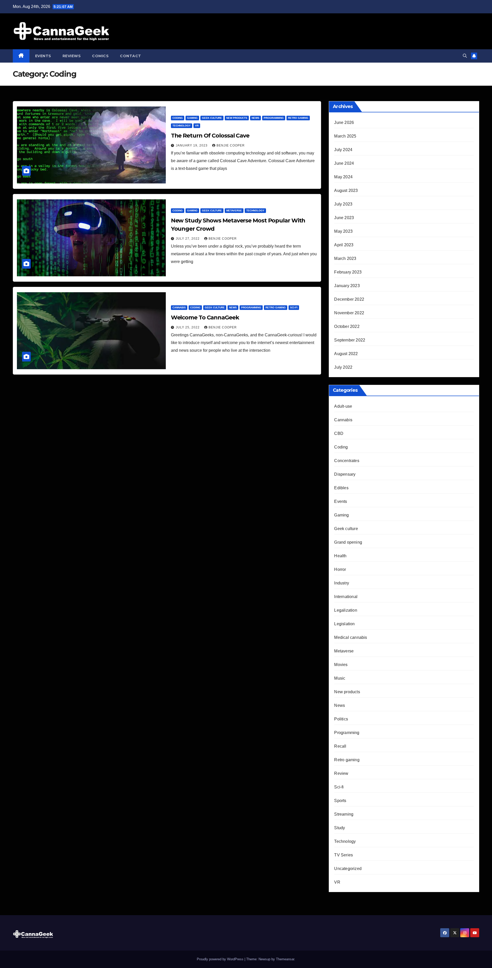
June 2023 (344, 218)
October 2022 (346, 326)
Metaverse (234, 210)
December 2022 (349, 299)
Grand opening (348, 542)
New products (236, 117)
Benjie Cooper (231, 145)
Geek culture (212, 117)
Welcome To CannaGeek (205, 317)
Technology (181, 125)
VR (197, 125)
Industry (341, 583)
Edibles (341, 488)
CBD (338, 433)
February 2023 (348, 272)
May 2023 (343, 231)
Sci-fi (294, 307)
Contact (130, 56)
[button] (465, 56)
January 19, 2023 (192, 145)
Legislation (344, 624)
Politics (341, 719)
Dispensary (344, 474)
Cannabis (179, 307)
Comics (100, 56)
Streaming (343, 814)
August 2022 (346, 353)
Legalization (345, 610)
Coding (177, 117)
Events (43, 56)
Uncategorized (348, 868)
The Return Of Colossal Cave (210, 135)
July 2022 (343, 367)
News (255, 117)
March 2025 (345, 136)
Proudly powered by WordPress (220, 959)
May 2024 (343, 177)
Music (339, 678)
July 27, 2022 (188, 238)
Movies (340, 664)
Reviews (72, 56)
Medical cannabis (350, 637)
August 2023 (346, 190)
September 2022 (349, 340)
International (345, 596)
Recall (340, 746)
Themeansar (285, 959)
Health (340, 556)
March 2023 (345, 258)
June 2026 (344, 122)
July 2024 (343, 150)
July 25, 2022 (188, 327)
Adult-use (343, 406)
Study (339, 828)
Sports (340, 800)
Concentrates (346, 460)
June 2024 (344, 163)
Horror (340, 569)
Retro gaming (298, 117)
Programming (274, 117)
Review (341, 773)
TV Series (343, 855)
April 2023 (343, 245)
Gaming (192, 117)
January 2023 (347, 285)
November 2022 (349, 313)
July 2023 (343, 204)
